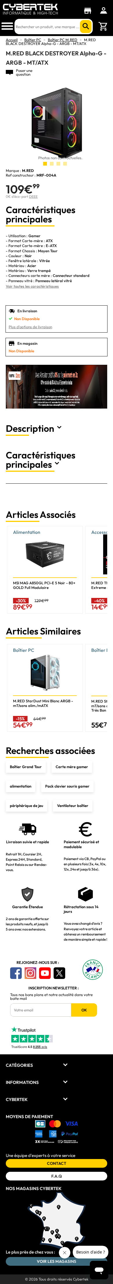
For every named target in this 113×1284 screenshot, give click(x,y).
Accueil (12, 39)
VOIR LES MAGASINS (56, 1261)
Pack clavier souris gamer (67, 786)
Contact (56, 1163)
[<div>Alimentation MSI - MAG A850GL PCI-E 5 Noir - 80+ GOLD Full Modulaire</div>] (45, 569)
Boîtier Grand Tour (26, 766)
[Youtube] (45, 973)
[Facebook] (16, 973)
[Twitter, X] (59, 973)
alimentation (20, 786)
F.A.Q (56, 1176)
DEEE (33, 196)
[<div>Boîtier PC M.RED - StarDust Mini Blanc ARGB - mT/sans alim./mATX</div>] (45, 687)
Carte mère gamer (72, 766)
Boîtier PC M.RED (62, 39)
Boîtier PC (32, 39)
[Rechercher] (86, 26)
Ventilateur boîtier (72, 805)
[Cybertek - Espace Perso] (103, 10)
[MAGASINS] (89, 11)
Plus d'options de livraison (30, 326)
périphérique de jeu (26, 805)
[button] (100, 569)
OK (84, 1010)
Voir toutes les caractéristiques (32, 286)
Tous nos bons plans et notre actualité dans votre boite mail (51, 996)
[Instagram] (30, 973)
